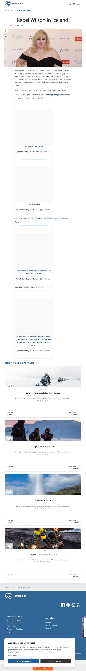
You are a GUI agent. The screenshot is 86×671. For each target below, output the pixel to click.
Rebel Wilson (34, 151)
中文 (9, 632)
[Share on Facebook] (6, 31)
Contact (10, 623)
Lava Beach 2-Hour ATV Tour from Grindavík (43, 555)
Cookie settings (55, 661)
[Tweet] (6, 37)
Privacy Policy (12, 626)
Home (7, 10)
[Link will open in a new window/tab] (63, 605)
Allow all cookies (24, 661)
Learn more (12, 655)
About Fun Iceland (14, 620)
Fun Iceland (14, 3)
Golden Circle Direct (43, 501)
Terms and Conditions (15, 629)
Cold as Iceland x (34, 204)
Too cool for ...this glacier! (33, 146)
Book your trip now (42, 668)
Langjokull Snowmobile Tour (43, 447)
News (12, 10)
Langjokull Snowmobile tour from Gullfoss (43, 393)
